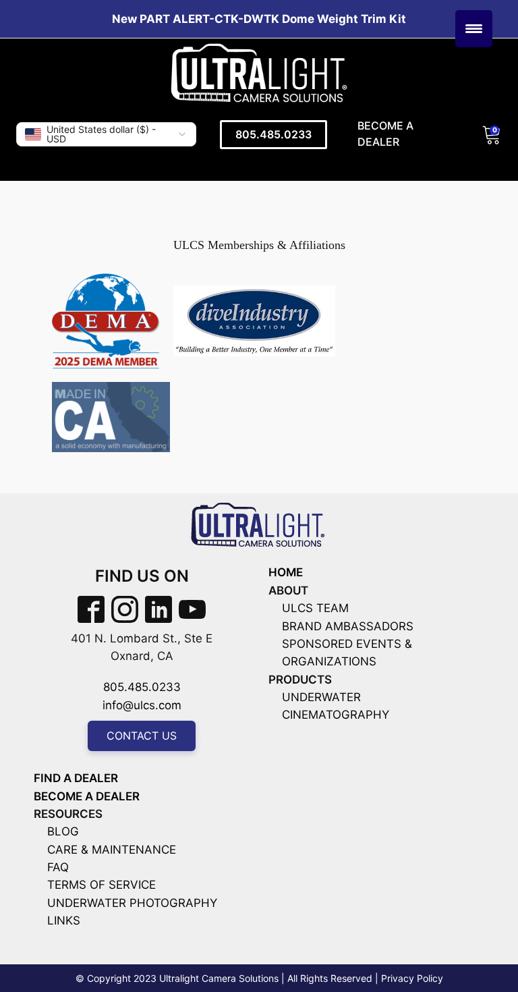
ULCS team (315, 608)
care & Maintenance (111, 849)
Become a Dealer (385, 134)
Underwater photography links (132, 911)
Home (285, 572)
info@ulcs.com (142, 705)
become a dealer (87, 796)
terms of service (101, 884)
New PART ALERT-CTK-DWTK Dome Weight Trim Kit (259, 19)
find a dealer (76, 778)
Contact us (142, 735)
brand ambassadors (347, 626)
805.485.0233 (273, 134)
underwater (321, 697)
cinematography (335, 714)
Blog (63, 831)
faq (58, 867)
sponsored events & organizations (347, 652)
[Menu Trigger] (473, 28)
